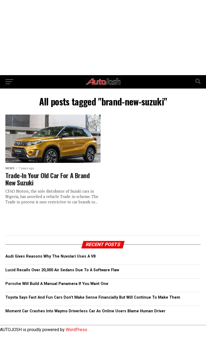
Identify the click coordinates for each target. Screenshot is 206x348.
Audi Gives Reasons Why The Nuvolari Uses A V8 (50, 256)
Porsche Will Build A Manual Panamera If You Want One (56, 283)
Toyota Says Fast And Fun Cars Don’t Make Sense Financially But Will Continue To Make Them (92, 297)
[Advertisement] (103, 37)
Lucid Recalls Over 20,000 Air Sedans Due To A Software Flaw (62, 270)
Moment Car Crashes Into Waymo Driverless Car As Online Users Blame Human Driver (85, 311)
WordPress (76, 329)
